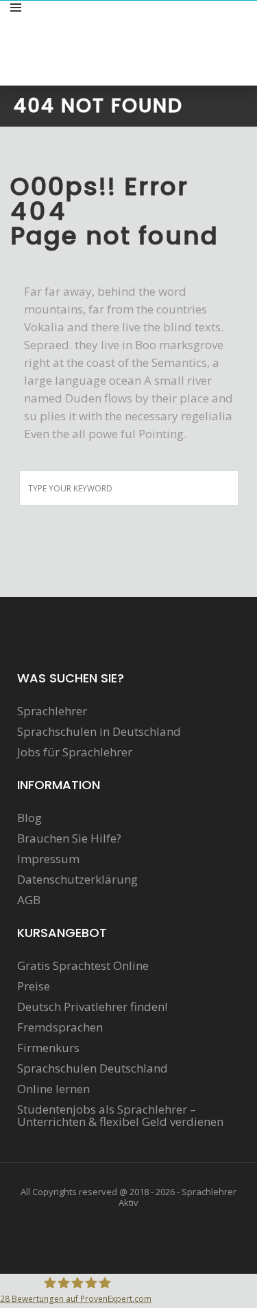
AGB (28, 900)
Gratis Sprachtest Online (83, 966)
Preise (33, 986)
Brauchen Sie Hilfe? (69, 838)
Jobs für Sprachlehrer (74, 752)
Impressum (48, 859)
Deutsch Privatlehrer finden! (92, 1007)
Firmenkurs (48, 1048)
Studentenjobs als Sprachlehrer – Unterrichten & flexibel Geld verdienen (120, 1115)
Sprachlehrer (52, 711)
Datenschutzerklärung (77, 879)
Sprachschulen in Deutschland (99, 732)
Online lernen (53, 1089)
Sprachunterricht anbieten (176, 22)
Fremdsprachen (60, 1027)
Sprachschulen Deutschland (92, 1068)
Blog (29, 818)
